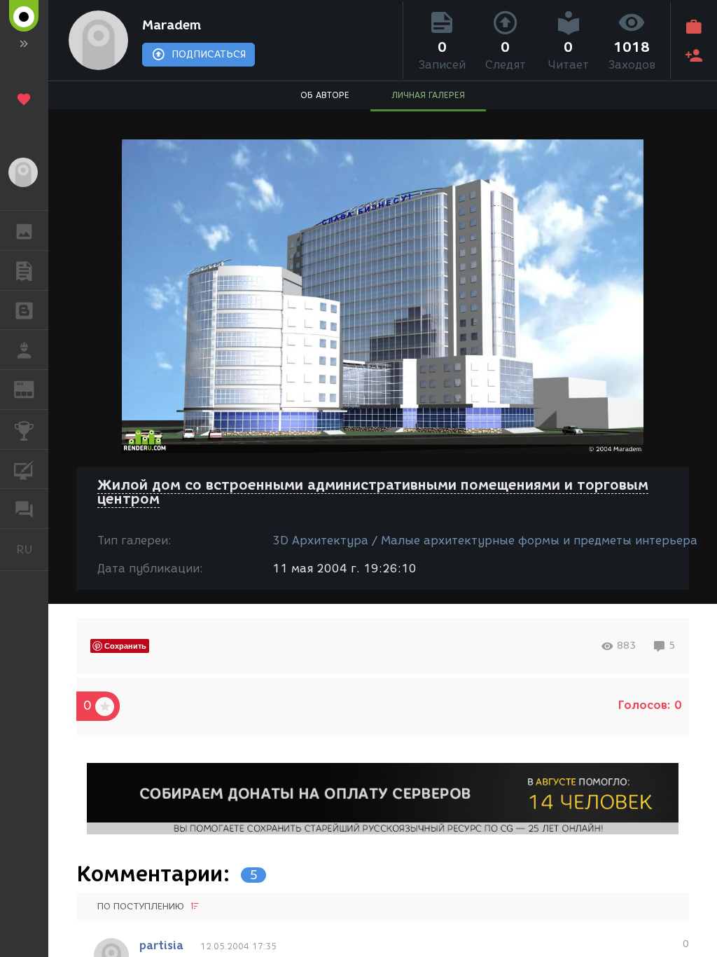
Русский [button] (32, 549)
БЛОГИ (24, 310)
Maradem (171, 25)
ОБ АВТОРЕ (324, 95)
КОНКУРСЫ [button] (24, 429)
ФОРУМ (24, 508)
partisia (161, 945)
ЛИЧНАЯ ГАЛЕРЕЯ (428, 95)
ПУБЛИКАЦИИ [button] (24, 270)
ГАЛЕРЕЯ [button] (24, 230)
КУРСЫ (24, 469)
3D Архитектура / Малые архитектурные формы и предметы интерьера (484, 540)
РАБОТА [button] (24, 349)
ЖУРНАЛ (32, 388)
